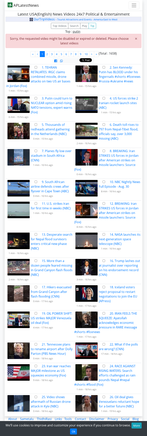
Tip (92, 26)
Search (74, 26)
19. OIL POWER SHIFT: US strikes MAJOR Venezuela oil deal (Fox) (51, 318)
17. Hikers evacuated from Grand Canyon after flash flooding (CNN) (51, 291)
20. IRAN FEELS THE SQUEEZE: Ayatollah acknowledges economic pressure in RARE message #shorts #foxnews (105, 322)
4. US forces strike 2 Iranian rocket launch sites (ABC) (118, 103)
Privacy (113, 419)
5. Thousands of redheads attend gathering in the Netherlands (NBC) (50, 129)
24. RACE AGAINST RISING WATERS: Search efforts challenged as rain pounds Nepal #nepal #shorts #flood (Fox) (105, 375)
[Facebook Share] (55, 61)
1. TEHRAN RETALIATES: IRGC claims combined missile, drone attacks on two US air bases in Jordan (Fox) (38, 76)
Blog (135, 419)
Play (84, 26)
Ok (73, 431)
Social (125, 419)
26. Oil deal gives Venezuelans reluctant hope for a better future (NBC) (119, 401)
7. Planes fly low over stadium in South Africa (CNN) (51, 155)
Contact (80, 419)
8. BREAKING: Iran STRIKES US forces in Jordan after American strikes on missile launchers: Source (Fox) (106, 160)
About (12, 419)
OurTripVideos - (75, 19)
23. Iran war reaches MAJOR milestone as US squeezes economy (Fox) (51, 370)
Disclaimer (97, 419)
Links (58, 419)
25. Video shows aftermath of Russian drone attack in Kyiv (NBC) (51, 401)
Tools (68, 419)
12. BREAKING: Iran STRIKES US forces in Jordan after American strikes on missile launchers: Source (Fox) (106, 212)
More (136, 425)
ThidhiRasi (44, 419)
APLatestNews (25, 5)
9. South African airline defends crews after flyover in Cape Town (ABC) (50, 186)
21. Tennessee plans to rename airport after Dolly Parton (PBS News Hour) (52, 349)
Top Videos (60, 26)
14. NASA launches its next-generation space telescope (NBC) (119, 239)
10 (86, 54)
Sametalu (27, 419)
